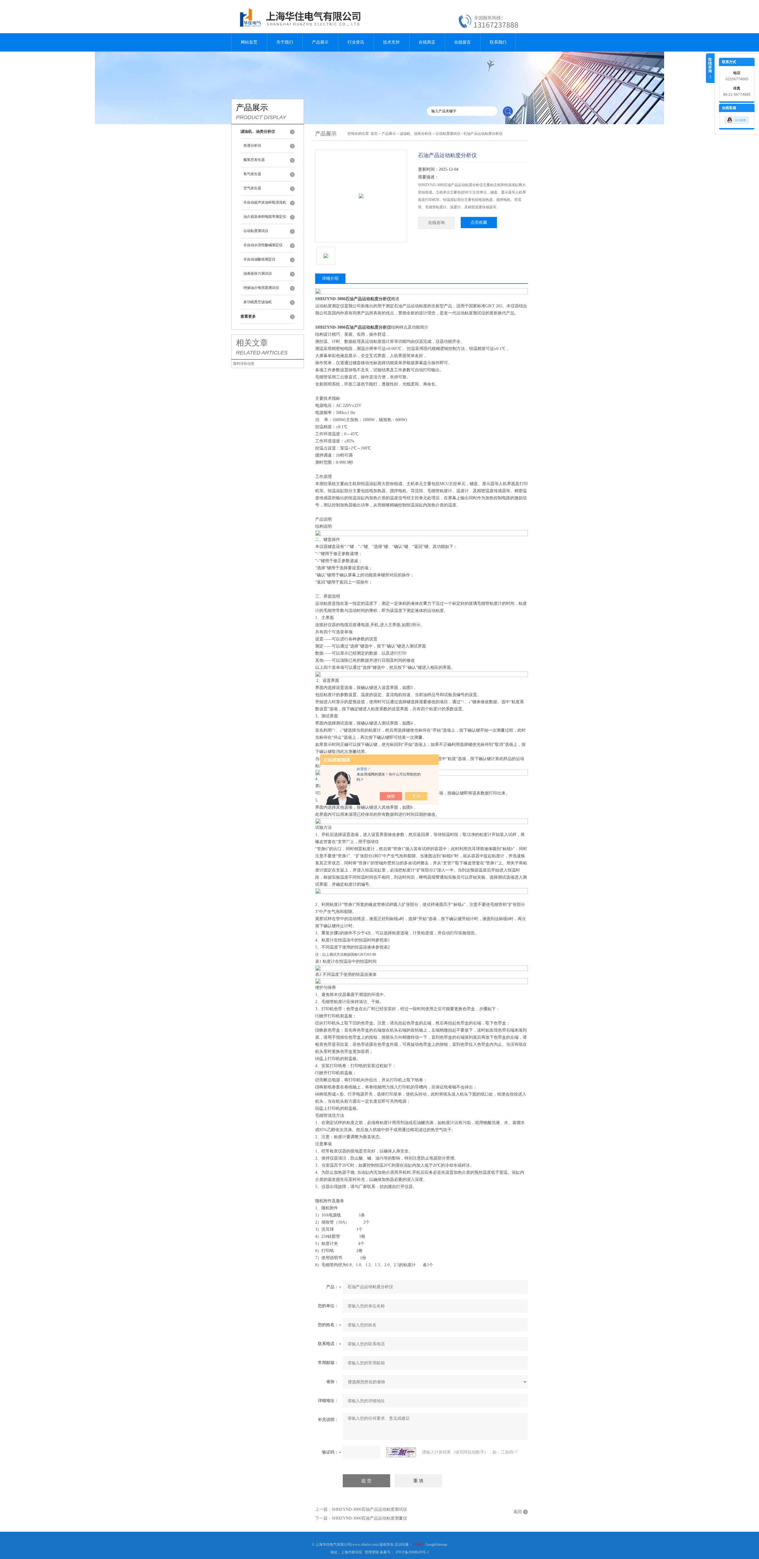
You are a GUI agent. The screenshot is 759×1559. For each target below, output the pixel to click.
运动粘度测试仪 (255, 231)
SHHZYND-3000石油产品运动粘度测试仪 (369, 1509)
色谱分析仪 (252, 145)
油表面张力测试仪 (257, 273)
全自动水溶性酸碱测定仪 (263, 245)
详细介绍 (330, 278)
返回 (518, 1512)
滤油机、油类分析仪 (416, 134)
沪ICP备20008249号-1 (412, 1552)
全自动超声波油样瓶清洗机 (264, 202)
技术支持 (391, 42)
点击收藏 (479, 222)
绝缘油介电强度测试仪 (261, 288)
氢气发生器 (252, 174)
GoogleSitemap (436, 1544)
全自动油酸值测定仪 (259, 259)
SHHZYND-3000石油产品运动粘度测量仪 (369, 1518)
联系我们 (498, 42)
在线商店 (427, 42)
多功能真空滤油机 (257, 302)
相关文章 (252, 342)
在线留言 (462, 42)
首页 (374, 134)
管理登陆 (372, 1552)
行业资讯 (355, 42)
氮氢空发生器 (254, 160)
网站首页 (249, 42)
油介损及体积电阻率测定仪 (264, 217)
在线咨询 (436, 222)
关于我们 (284, 42)
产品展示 (320, 42)
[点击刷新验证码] (401, 1452)
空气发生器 (252, 188)
